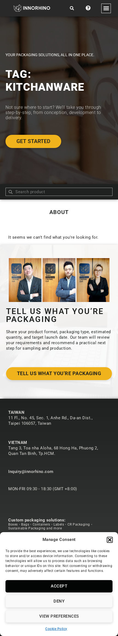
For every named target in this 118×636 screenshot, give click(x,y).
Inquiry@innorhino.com (31, 471)
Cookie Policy (56, 629)
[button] (110, 540)
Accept (59, 586)
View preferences (59, 616)
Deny (59, 601)
